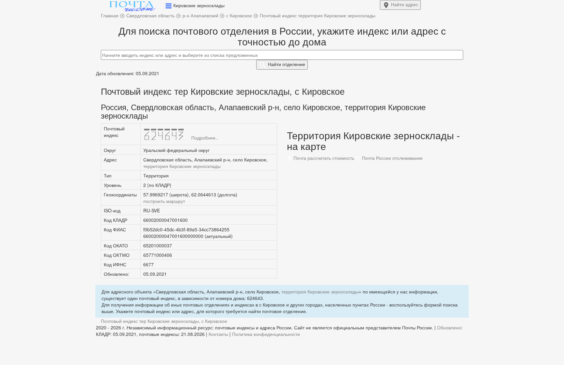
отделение (286, 64)
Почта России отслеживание (392, 158)
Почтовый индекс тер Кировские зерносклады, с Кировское (164, 321)
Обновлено (449, 327)
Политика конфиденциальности (266, 334)
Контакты (218, 334)
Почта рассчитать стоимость (323, 158)
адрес (404, 4)
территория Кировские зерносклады (182, 166)
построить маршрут (164, 201)
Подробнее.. (204, 137)
